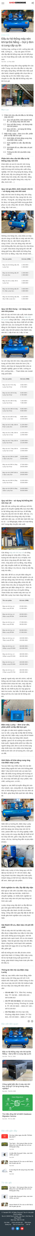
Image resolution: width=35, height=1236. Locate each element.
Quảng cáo (8, 1224)
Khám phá (5, 35)
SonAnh (11, 1139)
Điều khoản (28, 1222)
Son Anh (3, 61)
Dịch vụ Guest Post (18, 1224)
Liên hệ (28, 1224)
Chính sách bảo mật (17, 1222)
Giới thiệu (6, 1222)
